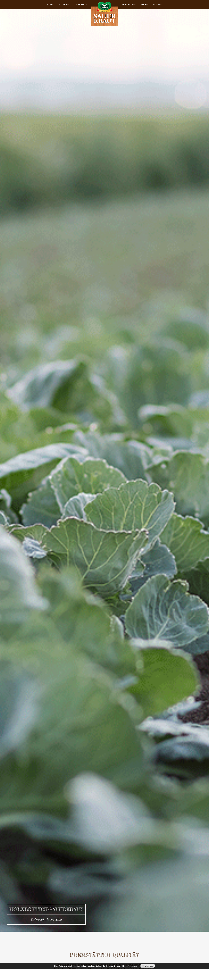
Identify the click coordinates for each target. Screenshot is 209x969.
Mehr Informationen (129, 966)
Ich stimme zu (147, 966)
